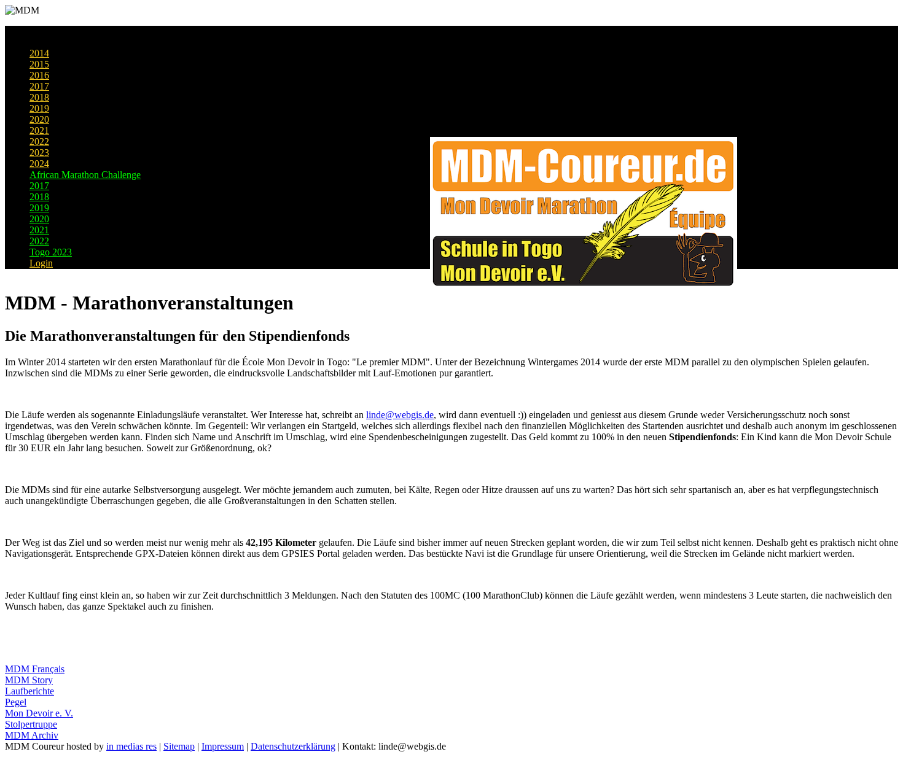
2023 (39, 152)
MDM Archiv (31, 735)
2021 (39, 130)
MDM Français (34, 669)
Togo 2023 (50, 252)
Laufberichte (29, 691)
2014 (39, 53)
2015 (39, 64)
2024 (39, 163)
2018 (39, 97)
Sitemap (179, 746)
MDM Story (29, 680)
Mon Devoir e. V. (39, 713)
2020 (39, 119)
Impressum (222, 746)
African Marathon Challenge (85, 174)
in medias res (131, 746)
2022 (39, 141)
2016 (39, 75)
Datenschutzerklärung (293, 746)
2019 (39, 108)
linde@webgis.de (400, 415)
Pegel (15, 702)
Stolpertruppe (31, 724)
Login (41, 263)
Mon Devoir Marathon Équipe (88, 42)
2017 (39, 86)
